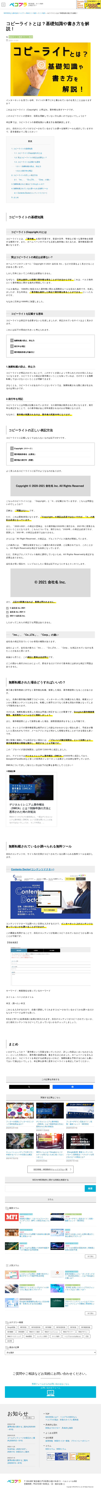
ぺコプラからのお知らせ (72, 1336)
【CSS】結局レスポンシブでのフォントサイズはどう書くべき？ (79, 1288)
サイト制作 (55, 1336)
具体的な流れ (51, 1424)
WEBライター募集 (62, 1440)
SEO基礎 (48, 1327)
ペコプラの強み (51, 1419)
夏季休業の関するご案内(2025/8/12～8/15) (17, 1461)
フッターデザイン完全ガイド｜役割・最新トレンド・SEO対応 (79, 1122)
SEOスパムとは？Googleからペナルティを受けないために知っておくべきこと (50, 1154)
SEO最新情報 (85, 1327)
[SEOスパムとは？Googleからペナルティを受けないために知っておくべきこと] (50, 1141)
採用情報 (49, 1440)
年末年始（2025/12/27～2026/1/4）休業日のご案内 (18, 1450)
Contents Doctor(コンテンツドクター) (30, 193)
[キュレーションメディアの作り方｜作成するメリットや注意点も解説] (20, 1141)
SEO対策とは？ (52, 1417)
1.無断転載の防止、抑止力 (28, 166)
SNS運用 (21, 1332)
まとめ (15, 197)
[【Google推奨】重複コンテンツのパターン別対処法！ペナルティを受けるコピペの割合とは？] (80, 1141)
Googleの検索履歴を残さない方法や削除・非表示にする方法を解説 (34, 1302)
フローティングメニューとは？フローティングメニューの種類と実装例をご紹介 (79, 1303)
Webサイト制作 (34, 1332)
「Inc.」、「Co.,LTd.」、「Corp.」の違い (32, 179)
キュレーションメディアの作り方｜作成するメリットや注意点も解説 (20, 1153)
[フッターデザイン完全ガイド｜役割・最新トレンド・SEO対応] (80, 1110)
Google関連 (11, 1327)
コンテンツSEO (42, 1336)
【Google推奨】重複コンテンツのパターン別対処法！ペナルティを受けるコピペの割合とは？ (80, 1154)
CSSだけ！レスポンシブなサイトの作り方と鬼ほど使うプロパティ (34, 1288)
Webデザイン (82, 1332)
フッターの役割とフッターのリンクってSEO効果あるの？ (20, 1122)
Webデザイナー (68, 1332)
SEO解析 (10, 1332)
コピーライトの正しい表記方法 (24, 175)
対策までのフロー (52, 1427)
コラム (48, 1446)
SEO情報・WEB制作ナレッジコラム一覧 (50, 1169)
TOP (47, 1414)
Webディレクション (51, 1332)
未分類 (9, 1341)
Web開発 (29, 1336)
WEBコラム (61, 1449)
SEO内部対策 (35, 1327)
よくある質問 (51, 1433)
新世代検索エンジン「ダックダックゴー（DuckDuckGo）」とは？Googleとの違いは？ (80, 1276)
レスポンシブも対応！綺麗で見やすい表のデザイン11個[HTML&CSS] (34, 1275)
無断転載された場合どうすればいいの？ (27, 184)
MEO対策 (23, 1327)
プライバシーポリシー (80, 1440)
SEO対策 (73, 1327)
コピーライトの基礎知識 (21, 148)
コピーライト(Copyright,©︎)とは (28, 153)
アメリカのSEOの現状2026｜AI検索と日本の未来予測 (80, 1249)
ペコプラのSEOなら (68, 1417)
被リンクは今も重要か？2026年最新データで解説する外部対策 (34, 1249)
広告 (87, 1336)
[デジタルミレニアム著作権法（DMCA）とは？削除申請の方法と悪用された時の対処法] (50, 1110)
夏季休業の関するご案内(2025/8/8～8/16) (21, 1428)
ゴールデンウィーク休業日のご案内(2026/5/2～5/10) (21, 1439)
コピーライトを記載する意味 (27, 162)
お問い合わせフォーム (50, 1387)
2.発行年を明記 (24, 170)
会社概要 (49, 1437)
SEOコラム (50, 1449)
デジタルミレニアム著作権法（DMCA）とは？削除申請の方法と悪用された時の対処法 (50, 1124)
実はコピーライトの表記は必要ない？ (30, 157)
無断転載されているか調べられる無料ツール (29, 188)
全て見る (90, 1256)
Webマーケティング (14, 1336)
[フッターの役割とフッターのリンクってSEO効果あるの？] (20, 1110)
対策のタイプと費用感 (69, 1419)
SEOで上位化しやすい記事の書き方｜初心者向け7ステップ (79, 1235)
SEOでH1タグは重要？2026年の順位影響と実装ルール (34, 1235)
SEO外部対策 (60, 1327)
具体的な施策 (67, 1427)
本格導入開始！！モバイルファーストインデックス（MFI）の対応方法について (34, 1221)
